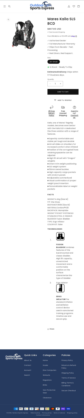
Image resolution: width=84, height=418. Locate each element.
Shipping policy (72, 413)
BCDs (45, 385)
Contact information (43, 415)
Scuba (45, 365)
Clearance (47, 398)
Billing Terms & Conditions (68, 384)
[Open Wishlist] (73, 6)
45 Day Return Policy (51, 113)
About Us (28, 360)
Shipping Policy (68, 373)
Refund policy (35, 413)
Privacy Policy (67, 360)
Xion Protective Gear (49, 391)
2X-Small (54, 62)
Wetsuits (46, 375)
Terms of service (59, 413)
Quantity (50, 79)
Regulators (47, 380)
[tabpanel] (63, 261)
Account (27, 370)
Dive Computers (49, 370)
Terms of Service (69, 378)
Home (45, 360)
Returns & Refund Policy (69, 366)
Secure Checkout (69, 390)
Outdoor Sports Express (20, 413)
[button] (4, 6)
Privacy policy (47, 413)
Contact (27, 365)
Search (27, 375)
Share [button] (52, 329)
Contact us (74, 116)
